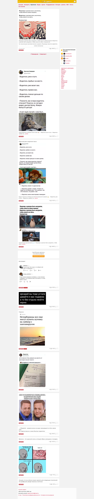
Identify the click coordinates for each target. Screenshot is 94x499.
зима (62, 88)
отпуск (63, 85)
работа (63, 69)
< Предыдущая (34, 54)
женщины (63, 71)
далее (26, 133)
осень (62, 86)
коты (62, 75)
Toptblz (67, 63)
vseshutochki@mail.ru (33, 493)
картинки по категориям (67, 68)
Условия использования (47, 495)
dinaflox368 (69, 56)
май (62, 78)
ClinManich (68, 53)
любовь (63, 73)
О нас (19, 495)
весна (62, 76)
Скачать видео (22, 489)
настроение (64, 82)
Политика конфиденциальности (31, 495)
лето (62, 79)
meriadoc (68, 60)
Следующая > (43, 54)
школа (62, 83)
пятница (63, 72)
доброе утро (64, 80)
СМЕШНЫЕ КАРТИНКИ (38, 256)
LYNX (67, 58)
